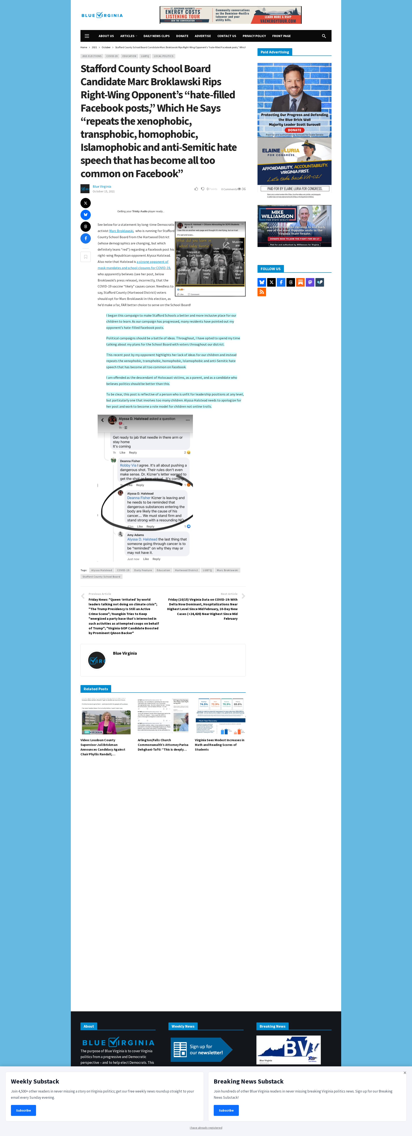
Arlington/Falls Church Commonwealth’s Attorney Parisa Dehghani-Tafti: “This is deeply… (163, 744)
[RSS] (262, 292)
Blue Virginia (102, 186)
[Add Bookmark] (85, 257)
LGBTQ (145, 56)
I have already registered (206, 1128)
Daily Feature (143, 570)
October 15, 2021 (104, 191)
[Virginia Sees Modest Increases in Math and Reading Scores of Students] (220, 716)
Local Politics (163, 56)
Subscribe (23, 1110)
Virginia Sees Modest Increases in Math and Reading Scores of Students (219, 744)
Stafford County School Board (101, 576)
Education (129, 56)
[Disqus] (163, 824)
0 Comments (229, 189)
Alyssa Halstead (101, 570)
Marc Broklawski (121, 231)
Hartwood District (186, 570)
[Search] (324, 36)
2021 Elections (91, 56)
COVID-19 (112, 56)
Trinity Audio (139, 211)
